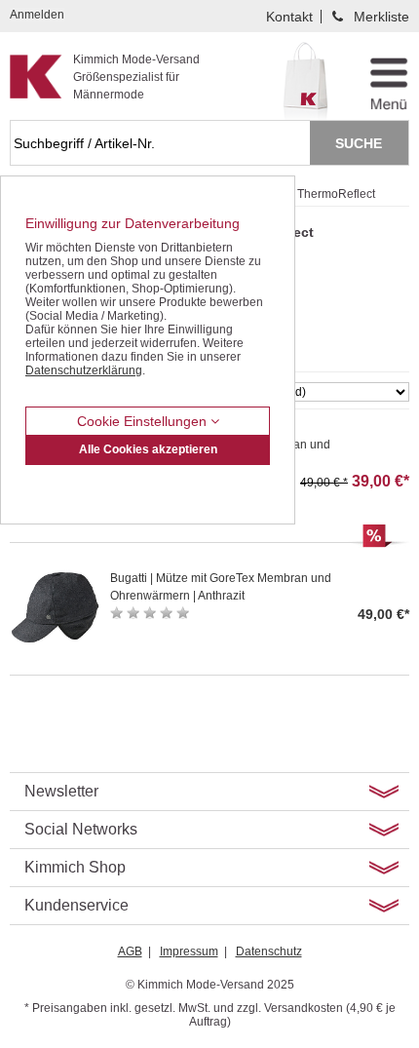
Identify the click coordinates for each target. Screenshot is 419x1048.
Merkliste (381, 16)
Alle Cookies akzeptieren (148, 449)
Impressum (189, 951)
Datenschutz (269, 951)
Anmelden (37, 14)
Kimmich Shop (75, 867)
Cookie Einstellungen (143, 421)
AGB (130, 951)
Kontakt (289, 16)
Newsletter (61, 791)
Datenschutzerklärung (83, 370)
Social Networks (80, 829)
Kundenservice (76, 905)
